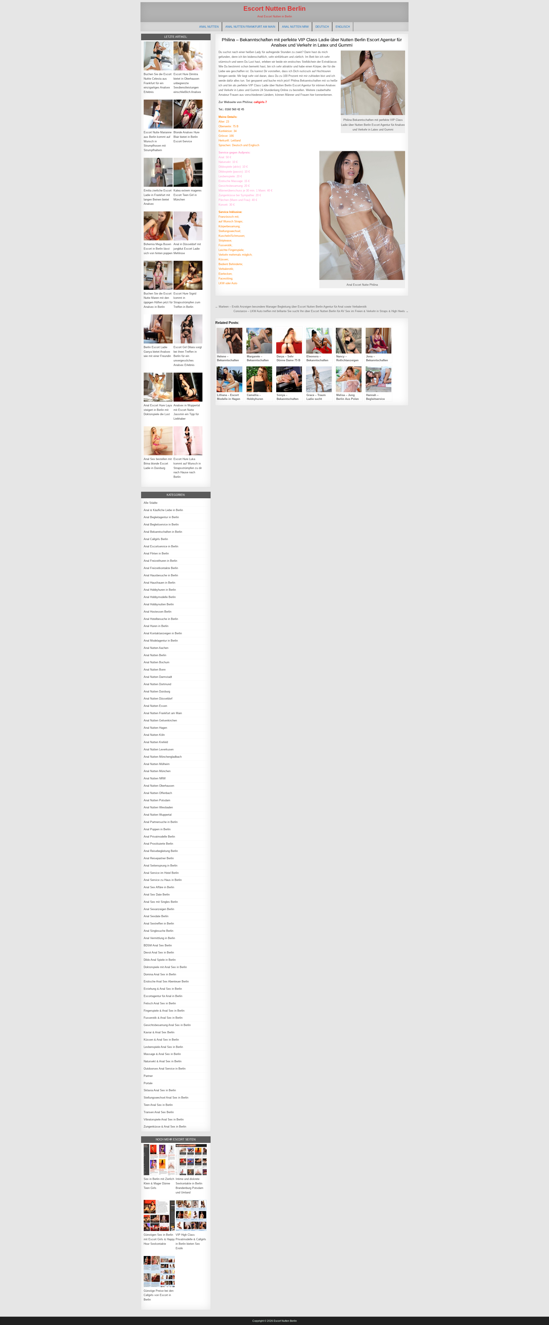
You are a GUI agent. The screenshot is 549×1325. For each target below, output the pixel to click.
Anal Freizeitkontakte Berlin (161, 568)
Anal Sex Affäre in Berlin (159, 887)
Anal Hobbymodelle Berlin (160, 597)
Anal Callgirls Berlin (156, 539)
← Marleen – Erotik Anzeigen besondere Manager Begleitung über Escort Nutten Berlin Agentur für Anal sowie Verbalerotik (291, 306)
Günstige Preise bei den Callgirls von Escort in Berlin (158, 1295)
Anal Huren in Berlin (156, 626)
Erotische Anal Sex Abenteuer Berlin (166, 981)
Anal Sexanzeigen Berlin (159, 909)
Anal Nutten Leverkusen (158, 749)
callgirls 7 (260, 102)
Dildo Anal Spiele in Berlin (160, 959)
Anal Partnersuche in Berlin (161, 822)
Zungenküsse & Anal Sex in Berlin (165, 1126)
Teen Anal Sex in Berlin (158, 1104)
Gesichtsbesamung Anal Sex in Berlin (167, 1025)
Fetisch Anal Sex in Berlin (160, 1003)
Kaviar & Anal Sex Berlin (159, 1032)
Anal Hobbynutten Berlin (159, 604)
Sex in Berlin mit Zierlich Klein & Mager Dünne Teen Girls (159, 1183)
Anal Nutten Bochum (156, 662)
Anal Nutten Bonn (155, 669)
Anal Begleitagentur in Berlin (161, 517)
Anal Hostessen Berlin (157, 611)
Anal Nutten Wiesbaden (158, 807)
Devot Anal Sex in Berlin (159, 952)
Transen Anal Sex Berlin (159, 1112)
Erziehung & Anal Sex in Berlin (163, 988)
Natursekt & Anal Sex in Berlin (162, 1061)
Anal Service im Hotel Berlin (161, 872)
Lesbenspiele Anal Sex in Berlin (163, 1047)
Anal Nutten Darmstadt (158, 676)
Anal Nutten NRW (295, 26)
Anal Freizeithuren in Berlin (160, 560)
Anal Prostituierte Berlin (158, 843)
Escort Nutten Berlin (274, 8)
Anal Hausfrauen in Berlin (159, 582)
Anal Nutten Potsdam (157, 800)
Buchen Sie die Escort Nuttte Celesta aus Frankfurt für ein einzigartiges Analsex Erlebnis (158, 83)
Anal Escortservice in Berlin (161, 546)
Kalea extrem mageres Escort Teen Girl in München (187, 195)
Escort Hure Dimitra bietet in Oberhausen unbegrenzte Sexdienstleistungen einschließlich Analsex (187, 83)
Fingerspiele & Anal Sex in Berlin (164, 1010)
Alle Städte (150, 502)
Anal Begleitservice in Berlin (161, 524)
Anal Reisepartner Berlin (159, 858)
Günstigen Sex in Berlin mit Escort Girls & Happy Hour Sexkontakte (159, 1239)
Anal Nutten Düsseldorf (158, 698)
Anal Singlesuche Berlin (158, 930)
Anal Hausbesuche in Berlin (161, 575)
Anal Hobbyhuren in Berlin (160, 589)
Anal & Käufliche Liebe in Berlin (163, 510)
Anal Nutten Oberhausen (159, 785)
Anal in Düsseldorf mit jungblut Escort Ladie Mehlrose (187, 249)
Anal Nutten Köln (154, 734)
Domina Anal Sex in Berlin (160, 974)
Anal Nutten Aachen (156, 648)
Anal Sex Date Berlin (157, 894)
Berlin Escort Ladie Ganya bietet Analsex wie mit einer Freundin (157, 352)
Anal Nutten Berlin (155, 655)
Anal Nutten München (157, 771)
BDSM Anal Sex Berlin (158, 945)
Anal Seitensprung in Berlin (160, 865)
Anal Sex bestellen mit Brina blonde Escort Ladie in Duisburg (158, 463)
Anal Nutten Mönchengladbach (163, 756)
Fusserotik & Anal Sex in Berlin (163, 1017)
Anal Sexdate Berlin (156, 916)
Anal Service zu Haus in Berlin (163, 880)
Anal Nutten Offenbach (158, 793)
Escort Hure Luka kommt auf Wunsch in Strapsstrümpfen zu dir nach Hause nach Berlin (187, 467)
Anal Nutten (209, 26)
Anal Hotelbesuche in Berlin (161, 619)
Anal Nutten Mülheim (157, 764)
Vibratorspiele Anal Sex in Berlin (164, 1119)
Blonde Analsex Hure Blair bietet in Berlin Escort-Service (186, 137)
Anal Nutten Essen (155, 705)
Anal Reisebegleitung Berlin (161, 851)
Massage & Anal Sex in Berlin (162, 1054)
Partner (148, 1076)
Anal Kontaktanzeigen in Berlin (163, 633)
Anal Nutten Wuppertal (158, 814)
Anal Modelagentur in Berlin (161, 640)
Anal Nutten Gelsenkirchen (160, 720)
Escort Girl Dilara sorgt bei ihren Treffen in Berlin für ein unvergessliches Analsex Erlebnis (187, 356)
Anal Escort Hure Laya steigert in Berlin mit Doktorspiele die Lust (158, 410)
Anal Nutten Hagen (155, 727)
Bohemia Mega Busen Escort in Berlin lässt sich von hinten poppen (158, 249)
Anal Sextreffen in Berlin (159, 923)
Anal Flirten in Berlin (156, 553)
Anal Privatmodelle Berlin (159, 836)
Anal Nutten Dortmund (157, 684)
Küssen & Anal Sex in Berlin (161, 1039)
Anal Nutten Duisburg (157, 691)
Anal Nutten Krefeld (156, 742)
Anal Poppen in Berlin (157, 829)
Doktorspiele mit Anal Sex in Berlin (165, 967)
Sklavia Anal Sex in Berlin (160, 1090)
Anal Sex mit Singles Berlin (161, 901)
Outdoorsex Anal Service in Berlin (165, 1068)
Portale (148, 1083)
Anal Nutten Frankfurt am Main (250, 26)
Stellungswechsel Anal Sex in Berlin (166, 1097)
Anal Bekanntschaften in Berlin (163, 531)
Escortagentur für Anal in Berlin (163, 996)
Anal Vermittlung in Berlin (159, 938)
